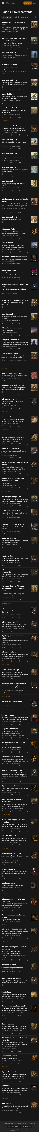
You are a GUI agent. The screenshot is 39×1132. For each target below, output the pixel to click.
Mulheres (6, 1086)
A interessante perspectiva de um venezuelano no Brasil (12, 968)
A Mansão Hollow (9, 270)
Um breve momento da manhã (14, 1006)
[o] (34, 40)
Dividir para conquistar (11, 497)
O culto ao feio (7, 556)
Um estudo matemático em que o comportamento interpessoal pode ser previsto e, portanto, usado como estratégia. (14, 68)
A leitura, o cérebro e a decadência (11, 571)
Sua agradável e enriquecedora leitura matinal (14, 184)
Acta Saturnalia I (9, 314)
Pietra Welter (13, 862)
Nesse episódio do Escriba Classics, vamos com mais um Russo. (13, 732)
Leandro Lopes (13, 1048)
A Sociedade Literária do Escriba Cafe (15, 285)
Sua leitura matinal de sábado (11, 219)
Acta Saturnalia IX (9, 80)
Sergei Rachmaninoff (10, 729)
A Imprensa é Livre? (10, 622)
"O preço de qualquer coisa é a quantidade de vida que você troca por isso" (14, 232)
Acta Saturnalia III (9, 217)
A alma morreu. (7, 483)
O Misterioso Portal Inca (12, 373)
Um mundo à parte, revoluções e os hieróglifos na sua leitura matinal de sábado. (13, 157)
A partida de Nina (9, 538)
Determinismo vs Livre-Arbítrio (15, 300)
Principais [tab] (16, 17)
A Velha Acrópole (9, 836)
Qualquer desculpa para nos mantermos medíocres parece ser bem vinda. (15, 655)
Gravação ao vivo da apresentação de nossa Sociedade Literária (14, 290)
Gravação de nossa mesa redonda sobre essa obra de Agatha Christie (15, 274)
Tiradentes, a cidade (10, 353)
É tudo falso (6, 992)
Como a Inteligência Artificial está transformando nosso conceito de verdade (12, 468)
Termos (24, 1123)
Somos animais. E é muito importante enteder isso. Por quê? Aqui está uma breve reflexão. (14, 1027)
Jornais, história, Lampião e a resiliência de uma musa (14, 111)
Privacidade (18, 1123)
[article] (19, 28)
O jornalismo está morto (11, 786)
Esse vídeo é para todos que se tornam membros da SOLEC (14, 260)
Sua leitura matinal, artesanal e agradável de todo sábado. (15, 171)
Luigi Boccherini (8, 869)
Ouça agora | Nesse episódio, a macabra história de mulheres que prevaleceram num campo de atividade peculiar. (15, 1089)
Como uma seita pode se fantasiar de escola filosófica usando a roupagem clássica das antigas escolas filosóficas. (14, 839)
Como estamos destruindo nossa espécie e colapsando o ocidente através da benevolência (15, 28)
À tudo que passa (8, 883)
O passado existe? (9, 1072)
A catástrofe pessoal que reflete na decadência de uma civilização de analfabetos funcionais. (13, 420)
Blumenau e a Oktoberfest (12, 756)
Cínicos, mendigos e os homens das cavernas (14, 948)
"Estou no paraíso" (9, 964)
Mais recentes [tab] (7, 17)
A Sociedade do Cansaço (11, 853)
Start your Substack (14, 1126)
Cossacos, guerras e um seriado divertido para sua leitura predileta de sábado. (15, 83)
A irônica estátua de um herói (14, 929)
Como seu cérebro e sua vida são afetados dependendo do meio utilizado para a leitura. (14, 673)
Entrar (35, 3)
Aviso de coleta (31, 1123)
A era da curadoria (9, 435)
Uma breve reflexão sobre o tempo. (13, 885)
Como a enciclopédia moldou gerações (13, 821)
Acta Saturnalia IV (9, 181)
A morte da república (10, 448)
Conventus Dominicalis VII (13, 524)
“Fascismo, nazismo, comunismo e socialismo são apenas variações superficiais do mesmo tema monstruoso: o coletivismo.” (13, 594)
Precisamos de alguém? (9, 1058)
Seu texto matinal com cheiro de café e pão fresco (14, 317)
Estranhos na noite (9, 1056)
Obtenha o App (27, 1126)
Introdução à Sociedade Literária (15, 256)
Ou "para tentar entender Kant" (12, 747)
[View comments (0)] (11, 34)
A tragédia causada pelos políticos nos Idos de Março (14, 452)
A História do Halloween (12, 701)
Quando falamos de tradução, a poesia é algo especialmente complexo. (15, 1107)
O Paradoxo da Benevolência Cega (13, 23)
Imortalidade (7, 1103)
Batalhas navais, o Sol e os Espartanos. (14, 55)
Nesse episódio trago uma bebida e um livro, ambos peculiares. (14, 97)
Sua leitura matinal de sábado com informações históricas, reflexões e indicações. (13, 246)
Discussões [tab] (24, 17)
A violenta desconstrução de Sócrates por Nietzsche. (15, 641)
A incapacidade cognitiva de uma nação (13, 900)
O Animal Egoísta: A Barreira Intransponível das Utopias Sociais (13, 588)
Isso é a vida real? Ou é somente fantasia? (15, 463)
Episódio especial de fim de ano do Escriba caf (13, 612)
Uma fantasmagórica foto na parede (13, 916)
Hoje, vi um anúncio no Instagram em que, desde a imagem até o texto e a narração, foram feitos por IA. (14, 995)
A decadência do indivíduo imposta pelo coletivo (13, 479)
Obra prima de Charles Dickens (12, 43)
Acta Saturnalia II (9, 243)
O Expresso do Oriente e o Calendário (12, 800)
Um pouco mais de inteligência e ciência (14, 1039)
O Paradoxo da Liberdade (12, 328)
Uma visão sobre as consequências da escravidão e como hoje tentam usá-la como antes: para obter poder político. (14, 129)
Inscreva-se (27, 3)
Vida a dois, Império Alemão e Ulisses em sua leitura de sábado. (14, 143)
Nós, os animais (8, 1024)
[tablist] (15, 17)
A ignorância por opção (11, 978)
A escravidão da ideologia (12, 126)
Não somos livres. (7, 330)
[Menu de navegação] (3, 3)
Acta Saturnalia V (9, 167)
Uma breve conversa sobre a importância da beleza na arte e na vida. (15, 559)
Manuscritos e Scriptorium (13, 385)
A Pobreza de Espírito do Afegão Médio (15, 200)
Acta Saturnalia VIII (10, 108)
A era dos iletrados (9, 417)
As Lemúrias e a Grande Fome (14, 683)
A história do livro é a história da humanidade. (12, 402)
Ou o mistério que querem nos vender (14, 376)
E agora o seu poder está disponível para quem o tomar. (15, 789)
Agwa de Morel (8, 94)
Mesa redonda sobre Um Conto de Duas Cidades (14, 39)
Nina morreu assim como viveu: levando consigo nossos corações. (15, 541)
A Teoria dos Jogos (9, 64)
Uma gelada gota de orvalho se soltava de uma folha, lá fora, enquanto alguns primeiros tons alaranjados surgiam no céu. (14, 1009)
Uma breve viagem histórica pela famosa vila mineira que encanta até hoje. (15, 357)
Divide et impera (8, 715)
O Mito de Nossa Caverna (12, 770)
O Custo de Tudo (8, 229)
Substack (13, 1130)
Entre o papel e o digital (11, 670)
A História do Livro (9, 399)
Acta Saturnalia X (9, 52)
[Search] (35, 17)
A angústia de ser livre (11, 340)
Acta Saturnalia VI (9, 153)
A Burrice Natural (9, 652)
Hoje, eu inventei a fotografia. (11, 920)
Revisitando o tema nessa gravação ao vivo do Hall (14, 303)
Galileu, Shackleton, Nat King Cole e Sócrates (13, 528)
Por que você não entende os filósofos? (13, 743)
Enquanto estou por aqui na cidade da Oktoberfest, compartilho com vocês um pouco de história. (15, 760)
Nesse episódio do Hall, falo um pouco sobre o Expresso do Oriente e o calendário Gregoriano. (14, 805)
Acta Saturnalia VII (10, 139)
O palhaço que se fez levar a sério (13, 637)
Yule (3, 608)
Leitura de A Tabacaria (11, 510)
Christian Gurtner (12, 31)
